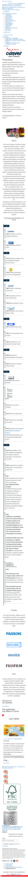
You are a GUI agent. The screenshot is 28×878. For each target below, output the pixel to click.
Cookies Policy (9, 866)
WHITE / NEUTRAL (10, 21)
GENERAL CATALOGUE (11, 38)
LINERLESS (8, 16)
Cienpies (18, 874)
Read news (6, 763)
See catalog (5, 706)
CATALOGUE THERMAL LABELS (14, 39)
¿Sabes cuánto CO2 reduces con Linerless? (13, 876)
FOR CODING (9, 19)
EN (5, 1)
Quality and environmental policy (14, 867)
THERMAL (8, 15)
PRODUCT (8, 18)
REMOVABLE (9, 24)
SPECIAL (7, 29)
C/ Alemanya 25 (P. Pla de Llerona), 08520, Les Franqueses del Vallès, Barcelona (11, 829)
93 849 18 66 (11, 3)
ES (11, 1)
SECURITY (8, 30)
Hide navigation (15, 10)
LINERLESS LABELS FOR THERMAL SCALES (12, 43)
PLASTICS (8, 22)
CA (8, 1)
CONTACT (6, 46)
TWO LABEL (8, 25)
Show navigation (6, 10)
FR (3, 1)
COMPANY (6, 11)
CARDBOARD (9, 23)
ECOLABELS (8, 17)
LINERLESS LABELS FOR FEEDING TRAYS (15, 41)
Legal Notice (8, 865)
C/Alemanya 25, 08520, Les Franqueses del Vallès (12, 5)
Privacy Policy (9, 863)
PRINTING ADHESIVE (11, 28)
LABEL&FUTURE (8, 35)
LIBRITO (7, 27)
